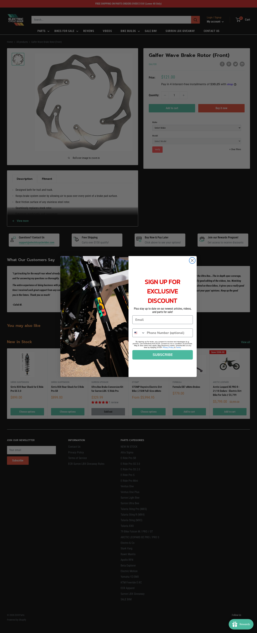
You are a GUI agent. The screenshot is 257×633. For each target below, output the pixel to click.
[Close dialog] (192, 260)
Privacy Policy (168, 347)
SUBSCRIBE (163, 354)
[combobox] (139, 333)
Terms (178, 347)
